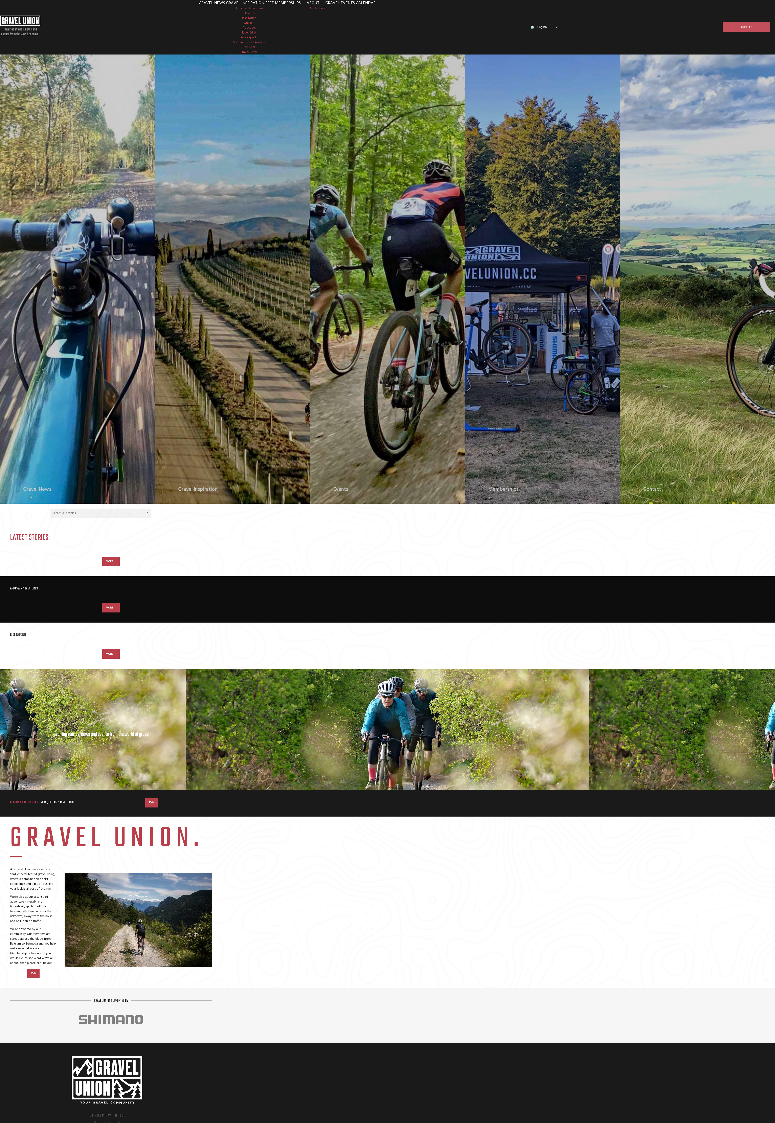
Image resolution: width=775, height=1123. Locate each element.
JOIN (151, 802)
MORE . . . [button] (111, 561)
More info (36, 494)
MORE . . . (111, 607)
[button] (147, 513)
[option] (387, 729)
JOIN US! (746, 27)
